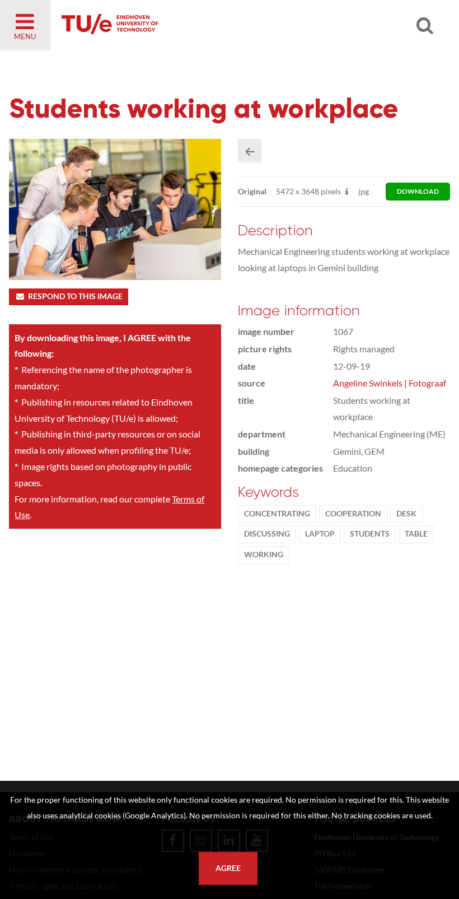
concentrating (277, 513)
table (416, 533)
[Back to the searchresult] (249, 150)
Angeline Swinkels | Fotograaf (389, 383)
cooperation (353, 513)
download (418, 191)
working (263, 554)
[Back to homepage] (190, 25)
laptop (320, 533)
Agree (228, 868)
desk (406, 513)
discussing (267, 533)
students (370, 533)
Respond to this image (75, 296)
